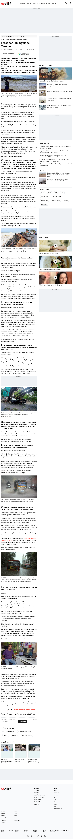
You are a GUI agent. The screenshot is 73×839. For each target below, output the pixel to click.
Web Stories (43, 238)
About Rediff (2, 831)
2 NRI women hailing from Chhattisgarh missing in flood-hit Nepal (55, 147)
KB (56, 193)
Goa (49, 193)
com (62, 193)
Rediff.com (57, 830)
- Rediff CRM (37, 802)
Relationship (17, 820)
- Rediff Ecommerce (39, 797)
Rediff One (36, 792)
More (53, 3)
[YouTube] (41, 836)
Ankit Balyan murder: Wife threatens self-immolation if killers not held (53, 156)
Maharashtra (56, 200)
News (28, 3)
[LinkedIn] (45, 836)
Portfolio (3, 822)
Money (34, 3)
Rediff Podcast (58, 808)
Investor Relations (35, 831)
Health (15, 813)
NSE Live (3, 815)
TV (49, 3)
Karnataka (44, 200)
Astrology (56, 806)
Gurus (47, 3)
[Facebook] (35, 836)
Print (36, 719)
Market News (4, 818)
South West (45, 196)
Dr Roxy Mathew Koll (24, 731)
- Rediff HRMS (37, 799)
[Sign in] (70, 3)
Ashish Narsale (27, 735)
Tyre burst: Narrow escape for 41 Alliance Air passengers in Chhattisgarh (54, 151)
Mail (24, 3)
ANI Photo (15, 735)
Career (15, 818)
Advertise (11, 830)
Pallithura (44, 204)
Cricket (56, 799)
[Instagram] (38, 836)
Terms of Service (25, 831)
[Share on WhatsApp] (28, 836)
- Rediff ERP (37, 804)
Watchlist (3, 820)
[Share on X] (31, 836)
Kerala (66, 200)
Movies (56, 795)
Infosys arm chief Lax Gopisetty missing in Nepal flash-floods (56, 164)
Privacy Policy (17, 831)
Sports (55, 797)
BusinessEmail (42, 3)
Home (21, 3)
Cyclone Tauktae (9, 731)
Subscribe (23, 721)
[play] (55, 246)
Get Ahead (56, 802)
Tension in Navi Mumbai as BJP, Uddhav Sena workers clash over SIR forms (54, 160)
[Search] (65, 3)
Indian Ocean (57, 196)
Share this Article (9, 53)
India (42, 193)
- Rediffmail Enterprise (39, 795)
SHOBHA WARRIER (8, 50)
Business (56, 792)
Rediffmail (36, 790)
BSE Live (3, 813)
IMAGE (6, 735)
